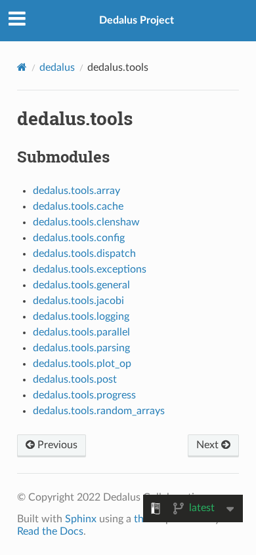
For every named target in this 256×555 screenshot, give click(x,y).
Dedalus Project (136, 20)
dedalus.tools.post (75, 379)
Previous (56, 445)
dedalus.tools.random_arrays (99, 411)
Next (208, 445)
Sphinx (80, 519)
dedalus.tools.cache (78, 206)
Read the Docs (50, 531)
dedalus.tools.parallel (81, 332)
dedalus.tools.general (81, 285)
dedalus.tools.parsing (81, 348)
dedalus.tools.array (76, 190)
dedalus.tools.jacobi (78, 301)
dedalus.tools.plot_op (82, 363)
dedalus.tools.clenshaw (86, 222)
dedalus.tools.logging (81, 316)
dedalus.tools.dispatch (84, 253)
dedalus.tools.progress (84, 395)
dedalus (57, 67)
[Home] (22, 67)
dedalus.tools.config (79, 238)
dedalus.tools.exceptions (89, 269)
